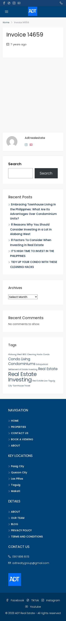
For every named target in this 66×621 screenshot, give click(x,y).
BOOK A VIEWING (22, 439)
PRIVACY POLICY (21, 530)
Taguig (15, 485)
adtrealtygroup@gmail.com (30, 563)
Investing (32, 369)
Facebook (17, 600)
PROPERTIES (18, 427)
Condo (46, 354)
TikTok (35, 600)
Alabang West (15, 354)
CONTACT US (19, 433)
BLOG (14, 524)
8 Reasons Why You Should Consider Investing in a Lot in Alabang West (31, 229)
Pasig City (17, 466)
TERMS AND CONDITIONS (27, 536)
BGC (25, 354)
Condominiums (21, 363)
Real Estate (48, 368)
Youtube (35, 607)
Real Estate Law (40, 380)
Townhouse (18, 385)
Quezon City (19, 472)
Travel (27, 385)
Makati (15, 491)
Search (14, 164)
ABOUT (15, 445)
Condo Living (19, 359)
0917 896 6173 (20, 556)
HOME (15, 421)
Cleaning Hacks (35, 354)
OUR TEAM (17, 518)
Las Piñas (17, 478)
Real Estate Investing (22, 376)
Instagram (52, 600)
